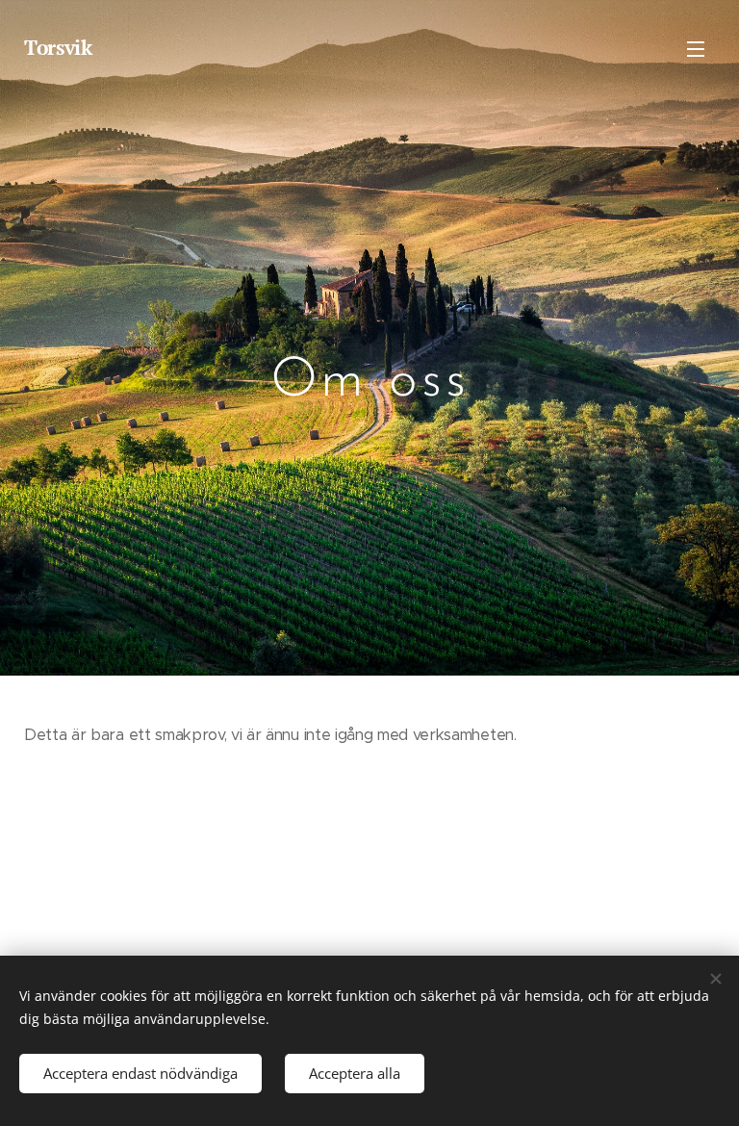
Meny (695, 48)
